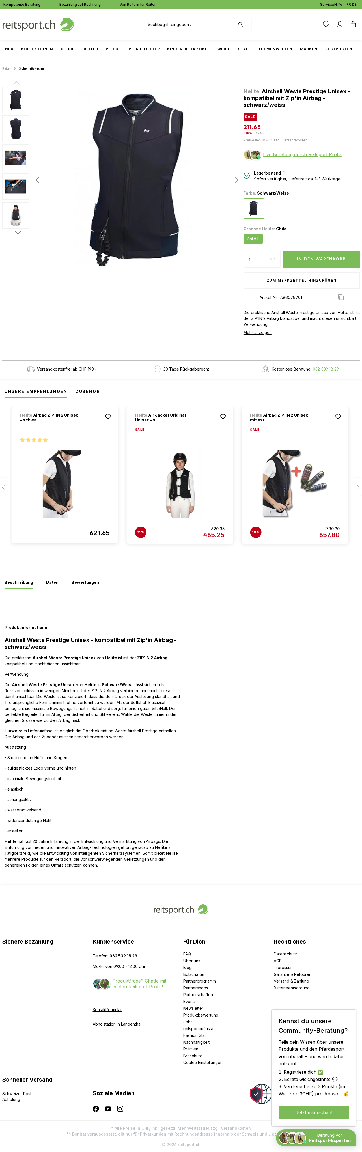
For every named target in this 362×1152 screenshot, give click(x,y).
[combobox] (187, 24)
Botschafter (194, 974)
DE (354, 4)
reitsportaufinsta (198, 1028)
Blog (187, 967)
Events (189, 1001)
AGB (278, 960)
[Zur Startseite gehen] (38, 23)
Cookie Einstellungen (203, 1062)
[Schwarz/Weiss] (254, 208)
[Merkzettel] (326, 24)
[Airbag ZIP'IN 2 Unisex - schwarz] (65, 484)
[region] (120, 180)
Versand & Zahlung (291, 981)
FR (348, 4)
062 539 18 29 (326, 369)
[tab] (19, 582)
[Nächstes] (234, 180)
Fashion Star (194, 1035)
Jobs (188, 1021)
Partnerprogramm (199, 981)
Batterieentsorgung (292, 987)
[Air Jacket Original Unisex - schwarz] (180, 484)
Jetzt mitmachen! (314, 1112)
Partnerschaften (198, 994)
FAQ (187, 953)
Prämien (190, 1049)
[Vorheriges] (37, 180)
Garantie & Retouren (292, 974)
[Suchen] (243, 24)
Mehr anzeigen (258, 332)
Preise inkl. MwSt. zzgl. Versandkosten (275, 140)
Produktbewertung (200, 1015)
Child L (253, 238)
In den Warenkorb (321, 259)
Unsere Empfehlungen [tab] (36, 391)
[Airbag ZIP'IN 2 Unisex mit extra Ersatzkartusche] (295, 484)
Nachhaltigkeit (196, 1042)
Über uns (191, 960)
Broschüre (192, 1055)
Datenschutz (285, 953)
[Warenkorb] (353, 24)
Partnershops (195, 987)
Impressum (284, 967)
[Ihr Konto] (339, 24)
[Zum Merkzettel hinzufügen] (108, 416)
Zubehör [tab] (88, 391)
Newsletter (193, 1008)
